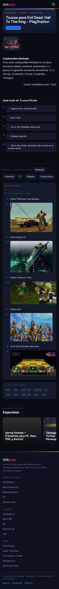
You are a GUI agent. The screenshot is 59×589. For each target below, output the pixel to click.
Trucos (22, 13)
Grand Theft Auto (11, 551)
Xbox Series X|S (10, 487)
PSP (5, 534)
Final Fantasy (9, 546)
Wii (36, 395)
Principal (11, 13)
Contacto (29, 583)
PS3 (16, 395)
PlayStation (36, 13)
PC (46, 390)
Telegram (31, 176)
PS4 (16, 390)
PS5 (8, 390)
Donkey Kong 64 (18, 136)
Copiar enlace (46, 176)
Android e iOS (9, 502)
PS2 (43, 395)
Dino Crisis (16, 117)
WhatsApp (39, 170)
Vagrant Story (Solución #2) (23, 108)
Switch (38, 390)
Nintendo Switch (10, 492)
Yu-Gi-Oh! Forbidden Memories (25, 127)
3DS (8, 395)
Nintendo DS (9, 529)
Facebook (9, 176)
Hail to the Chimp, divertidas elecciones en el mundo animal (30, 147)
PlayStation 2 (9, 514)
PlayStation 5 (9, 482)
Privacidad (17, 583)
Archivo (6, 583)
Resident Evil (9, 561)
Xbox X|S (26, 390)
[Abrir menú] (53, 4)
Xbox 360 (26, 395)
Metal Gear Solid (10, 566)
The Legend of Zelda (13, 556)
